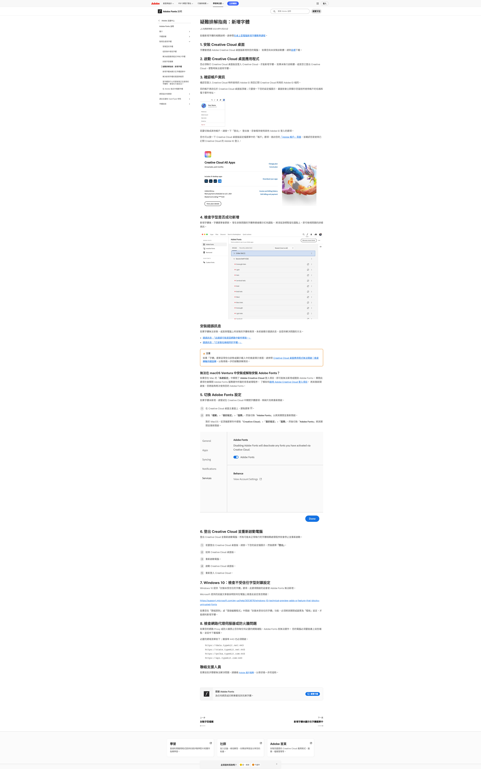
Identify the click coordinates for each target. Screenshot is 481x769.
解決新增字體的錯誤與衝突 (173, 76)
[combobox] (290, 11)
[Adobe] (155, 3)
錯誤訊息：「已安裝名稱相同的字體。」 (222, 342)
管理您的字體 (168, 46)
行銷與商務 (202, 3)
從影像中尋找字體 (170, 51)
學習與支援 (217, 3)
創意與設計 (167, 3)
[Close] (277, 764)
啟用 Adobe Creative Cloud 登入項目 (289, 382)
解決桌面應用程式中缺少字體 (174, 56)
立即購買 (233, 3)
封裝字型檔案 (168, 61)
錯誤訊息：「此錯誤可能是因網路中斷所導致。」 (227, 338)
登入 (324, 4)
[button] (318, 4)
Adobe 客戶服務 (246, 672)
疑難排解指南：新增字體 (172, 66)
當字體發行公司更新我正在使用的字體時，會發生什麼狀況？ (176, 82)
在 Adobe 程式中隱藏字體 (173, 89)
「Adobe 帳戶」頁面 (290, 137)
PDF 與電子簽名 (184, 3)
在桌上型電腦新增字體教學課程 (249, 35)
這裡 (293, 50)
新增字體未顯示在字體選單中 (174, 71)
